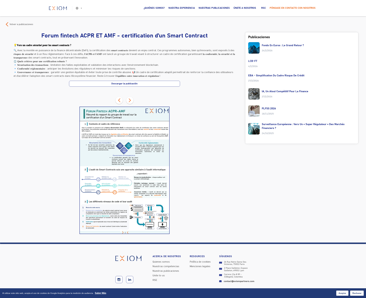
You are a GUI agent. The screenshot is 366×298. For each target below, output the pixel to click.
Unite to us (159, 276)
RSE (155, 280)
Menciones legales (200, 266)
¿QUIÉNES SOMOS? (154, 8)
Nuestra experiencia (181, 8)
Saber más (100, 293)
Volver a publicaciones (21, 24)
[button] (79, 8)
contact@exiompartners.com (239, 281)
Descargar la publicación (124, 83)
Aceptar (342, 293)
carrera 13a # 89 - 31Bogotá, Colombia (233, 275)
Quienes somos (161, 262)
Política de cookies (200, 262)
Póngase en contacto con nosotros (293, 8)
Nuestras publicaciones (214, 8)
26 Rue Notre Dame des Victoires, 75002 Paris (235, 263)
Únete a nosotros (244, 8)
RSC (263, 8)
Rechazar (356, 293)
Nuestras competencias (166, 266)
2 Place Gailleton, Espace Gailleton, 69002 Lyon (236, 269)
